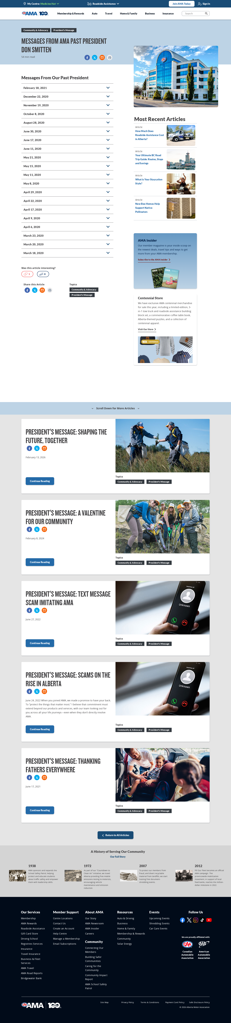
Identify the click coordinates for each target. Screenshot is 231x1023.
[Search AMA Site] (206, 13)
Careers (89, 933)
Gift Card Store (29, 933)
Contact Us (59, 923)
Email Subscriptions (64, 943)
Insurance (26, 948)
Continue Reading (40, 481)
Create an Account (63, 928)
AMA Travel (27, 968)
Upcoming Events (159, 918)
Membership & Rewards (131, 933)
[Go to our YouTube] (209, 919)
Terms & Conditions (150, 1002)
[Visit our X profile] (189, 919)
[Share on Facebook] (87, 57)
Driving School (29, 938)
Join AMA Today (182, 3)
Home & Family (126, 928)
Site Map (104, 1002)
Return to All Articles (117, 835)
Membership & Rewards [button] (70, 13)
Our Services (30, 912)
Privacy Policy (127, 1002)
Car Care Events (158, 928)
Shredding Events (159, 923)
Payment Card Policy (174, 1002)
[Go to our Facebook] (182, 919)
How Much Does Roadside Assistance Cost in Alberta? (149, 135)
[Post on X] (94, 57)
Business (122, 923)
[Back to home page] (35, 13)
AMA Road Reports (32, 973)
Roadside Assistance (33, 928)
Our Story (90, 918)
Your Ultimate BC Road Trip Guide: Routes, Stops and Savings (149, 159)
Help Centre (60, 933)
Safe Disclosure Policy (199, 1002)
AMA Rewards (29, 923)
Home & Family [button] (128, 13)
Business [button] (150, 13)
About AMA (94, 912)
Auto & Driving (125, 918)
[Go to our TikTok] (202, 919)
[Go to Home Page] (41, 1005)
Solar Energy (124, 943)
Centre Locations (63, 918)
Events (154, 912)
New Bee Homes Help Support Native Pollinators (147, 207)
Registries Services (32, 943)
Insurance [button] (168, 13)
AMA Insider (92, 928)
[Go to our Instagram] (195, 919)
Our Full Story (118, 856)
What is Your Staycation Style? (148, 181)
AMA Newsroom (94, 923)
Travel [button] (108, 13)
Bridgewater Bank (31, 978)
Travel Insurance (30, 953)
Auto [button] (94, 13)
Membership (28, 918)
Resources (125, 912)
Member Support (66, 912)
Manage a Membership (66, 938)
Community (94, 942)
